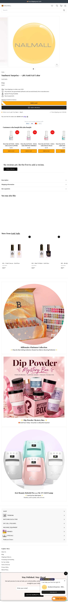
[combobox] (34, 10)
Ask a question (6, 189)
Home (3, 72)
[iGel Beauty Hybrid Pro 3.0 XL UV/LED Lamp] (34, 459)
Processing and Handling (8, 559)
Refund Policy (5, 570)
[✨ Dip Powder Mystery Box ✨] (34, 387)
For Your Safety (5, 562)
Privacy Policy (5, 567)
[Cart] (61, 5)
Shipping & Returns (6, 557)
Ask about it (53, 592)
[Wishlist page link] (53, 6)
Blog (3, 554)
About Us (4, 552)
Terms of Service (6, 564)
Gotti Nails (4, 79)
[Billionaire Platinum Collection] (34, 314)
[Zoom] (57, 64)
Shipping (4, 100)
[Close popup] (65, 581)
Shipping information (8, 184)
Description (5, 180)
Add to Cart (11, 151)
